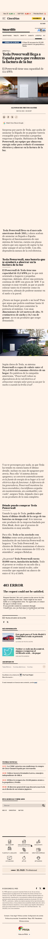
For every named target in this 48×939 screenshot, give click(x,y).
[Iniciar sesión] (44, 18)
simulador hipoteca (24, 844)
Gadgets (31, 35)
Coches (30, 667)
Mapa (29, 918)
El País (43, 23)
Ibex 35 (5, 14)
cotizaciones (10, 861)
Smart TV (23, 35)
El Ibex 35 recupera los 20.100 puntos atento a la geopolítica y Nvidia (33, 44)
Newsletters (38, 918)
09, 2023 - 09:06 (24, 111)
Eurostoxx (12, 810)
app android (38, 861)
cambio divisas (24, 853)
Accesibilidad (23, 918)
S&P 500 (21, 14)
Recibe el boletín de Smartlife (16, 618)
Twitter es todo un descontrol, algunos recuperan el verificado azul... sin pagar (30, 651)
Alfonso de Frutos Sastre (24, 108)
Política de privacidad (11, 918)
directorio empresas (38, 853)
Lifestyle (38, 35)
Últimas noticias (9, 762)
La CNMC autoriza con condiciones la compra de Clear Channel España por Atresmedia (23, 767)
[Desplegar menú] (4, 18)
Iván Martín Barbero (22, 656)
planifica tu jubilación (9, 853)
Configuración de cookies (35, 915)
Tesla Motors (6, 667)
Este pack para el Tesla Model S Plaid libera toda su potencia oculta (31, 637)
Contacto (7, 915)
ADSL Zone (40, 30)
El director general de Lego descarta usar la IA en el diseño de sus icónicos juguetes (23, 788)
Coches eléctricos (19, 667)
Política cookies (22, 915)
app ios (24, 861)
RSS (33, 918)
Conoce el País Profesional (24, 870)
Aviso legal (13, 915)
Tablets (16, 35)
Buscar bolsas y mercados (13, 799)
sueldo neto (38, 844)
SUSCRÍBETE (37, 18)
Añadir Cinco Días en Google (14, 123)
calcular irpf (9, 844)
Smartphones (7, 35)
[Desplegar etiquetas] (44, 666)
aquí (35, 682)
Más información (7, 677)
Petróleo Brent (38, 14)
